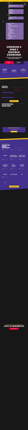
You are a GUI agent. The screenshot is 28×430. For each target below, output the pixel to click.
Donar (8, 19)
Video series (9, 15)
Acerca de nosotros (10, 2)
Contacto (9, 14)
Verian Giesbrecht (11, 13)
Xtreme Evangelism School (12, 26)
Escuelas (9, 3)
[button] (15, 21)
